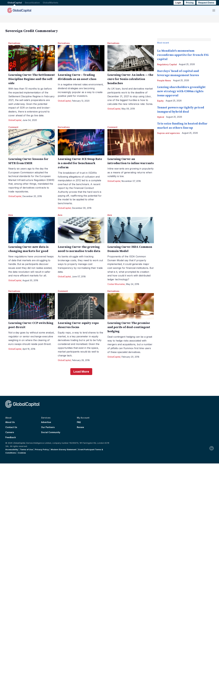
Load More (81, 371)
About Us (10, 422)
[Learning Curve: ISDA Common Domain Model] (130, 230)
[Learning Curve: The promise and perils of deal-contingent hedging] (130, 306)
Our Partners (48, 427)
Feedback (10, 437)
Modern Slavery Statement (63, 449)
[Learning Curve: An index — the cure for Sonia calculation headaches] (130, 58)
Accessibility (11, 449)
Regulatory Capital (167, 64)
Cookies (22, 453)
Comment (13, 127)
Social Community (50, 432)
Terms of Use (26, 449)
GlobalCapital (14, 2)
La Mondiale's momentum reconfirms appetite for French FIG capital (183, 55)
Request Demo (206, 2)
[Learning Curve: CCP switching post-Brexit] (31, 306)
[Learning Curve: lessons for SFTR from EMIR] (31, 142)
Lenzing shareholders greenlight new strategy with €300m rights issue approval (181, 91)
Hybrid (160, 117)
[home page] (19, 10)
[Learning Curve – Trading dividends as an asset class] (81, 58)
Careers (9, 432)
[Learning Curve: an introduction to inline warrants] (130, 142)
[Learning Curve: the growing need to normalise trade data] (81, 230)
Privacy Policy (42, 449)
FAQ (79, 422)
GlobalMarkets (50, 2)
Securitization (32, 2)
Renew (80, 427)
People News (164, 80)
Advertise (46, 422)
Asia (10, 215)
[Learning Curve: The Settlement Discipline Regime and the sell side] (31, 58)
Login (178, 2)
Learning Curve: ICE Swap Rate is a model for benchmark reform (80, 163)
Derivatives (14, 43)
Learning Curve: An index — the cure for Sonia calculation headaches (130, 79)
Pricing (190, 2)
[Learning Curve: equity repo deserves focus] (81, 306)
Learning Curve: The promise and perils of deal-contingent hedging (128, 327)
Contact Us (11, 427)
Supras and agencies (168, 133)
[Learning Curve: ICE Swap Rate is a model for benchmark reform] (81, 142)
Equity (160, 100)
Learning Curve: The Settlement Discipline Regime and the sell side (31, 79)
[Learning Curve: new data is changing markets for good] (31, 230)
